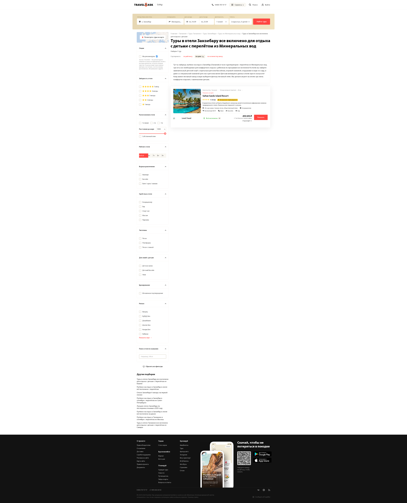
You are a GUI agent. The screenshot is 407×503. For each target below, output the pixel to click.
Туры (181, 448)
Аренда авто (184, 452)
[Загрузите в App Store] (262, 460)
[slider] (165, 133)
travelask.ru (173, 495)
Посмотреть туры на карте (154, 37)
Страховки (183, 467)
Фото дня (161, 459)
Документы (141, 467)
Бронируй (184, 441)
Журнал (161, 456)
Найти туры (262, 22)
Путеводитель (163, 476)
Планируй (162, 465)
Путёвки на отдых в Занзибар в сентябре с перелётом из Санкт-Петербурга (149, 400)
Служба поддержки (144, 455)
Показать (260, 117)
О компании (141, 448)
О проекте (141, 441)
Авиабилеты (184, 445)
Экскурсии (183, 455)
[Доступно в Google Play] (262, 453)
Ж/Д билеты (184, 461)
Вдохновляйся (164, 452)
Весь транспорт (185, 458)
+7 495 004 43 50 (155, 490)
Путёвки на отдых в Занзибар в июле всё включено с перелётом (152, 388)
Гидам (161, 441)
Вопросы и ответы (164, 482)
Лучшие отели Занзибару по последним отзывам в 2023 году (149, 407)
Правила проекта (143, 464)
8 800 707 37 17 (142, 490)
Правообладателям (143, 445)
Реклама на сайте (143, 458)
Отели (182, 471)
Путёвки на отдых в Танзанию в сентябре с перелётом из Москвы (150, 418)
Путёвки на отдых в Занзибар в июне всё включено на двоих (152, 413)
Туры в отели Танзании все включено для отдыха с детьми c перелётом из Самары (152, 425)
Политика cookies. (193, 497)
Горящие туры (163, 470)
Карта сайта (141, 461)
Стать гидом (162, 445)
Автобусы (183, 464)
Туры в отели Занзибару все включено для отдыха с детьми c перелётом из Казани (152, 381)
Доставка (140, 452)
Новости (161, 473)
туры (159, 4)
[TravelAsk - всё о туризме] (143, 5)
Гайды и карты (163, 479)
